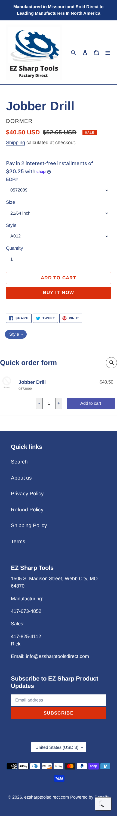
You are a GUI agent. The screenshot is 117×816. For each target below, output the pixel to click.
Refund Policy (27, 509)
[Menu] (107, 52)
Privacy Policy (27, 493)
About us (21, 478)
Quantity (14, 248)
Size (10, 202)
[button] (15, 334)
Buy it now (58, 292)
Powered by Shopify (89, 797)
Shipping (15, 142)
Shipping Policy (29, 525)
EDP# (12, 179)
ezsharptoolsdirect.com (46, 797)
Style (11, 225)
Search (19, 462)
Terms (18, 541)
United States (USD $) (56, 747)
